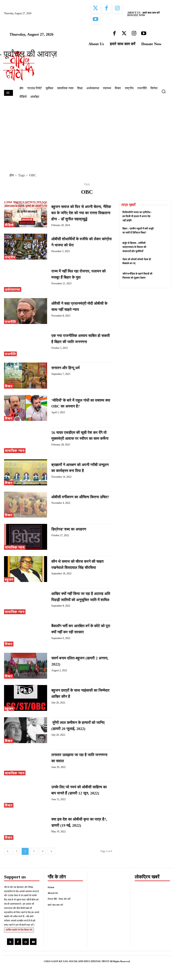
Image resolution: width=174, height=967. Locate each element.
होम (12, 175)
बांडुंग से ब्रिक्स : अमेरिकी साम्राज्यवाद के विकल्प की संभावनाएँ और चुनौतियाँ (134, 247)
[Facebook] (18, 941)
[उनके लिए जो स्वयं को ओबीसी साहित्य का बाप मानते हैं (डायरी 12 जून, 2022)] (25, 795)
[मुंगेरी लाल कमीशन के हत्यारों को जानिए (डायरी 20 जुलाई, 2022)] (25, 730)
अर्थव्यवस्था (12, 289)
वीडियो (9, 225)
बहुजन (9, 579)
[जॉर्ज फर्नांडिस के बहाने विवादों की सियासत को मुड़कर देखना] (162, 277)
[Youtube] (33, 941)
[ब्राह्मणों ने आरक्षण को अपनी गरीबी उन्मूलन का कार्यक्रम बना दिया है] (25, 472)
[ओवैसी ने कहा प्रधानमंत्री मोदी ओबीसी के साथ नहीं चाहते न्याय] (25, 311)
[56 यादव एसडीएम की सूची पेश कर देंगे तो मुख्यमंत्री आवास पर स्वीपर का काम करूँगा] (25, 440)
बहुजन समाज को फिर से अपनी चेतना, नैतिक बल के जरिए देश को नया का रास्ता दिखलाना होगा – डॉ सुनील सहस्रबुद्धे (81, 213)
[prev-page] (7, 851)
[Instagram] (25, 941)
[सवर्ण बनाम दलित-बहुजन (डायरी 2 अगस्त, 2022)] (25, 666)
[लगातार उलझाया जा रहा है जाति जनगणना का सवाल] (25, 762)
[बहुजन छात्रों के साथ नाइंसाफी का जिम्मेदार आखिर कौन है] (25, 698)
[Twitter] (10, 941)
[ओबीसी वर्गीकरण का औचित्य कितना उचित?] (25, 505)
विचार (9, 386)
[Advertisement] (87, 134)
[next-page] (51, 851)
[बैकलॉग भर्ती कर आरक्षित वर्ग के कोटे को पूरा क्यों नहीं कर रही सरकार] (25, 633)
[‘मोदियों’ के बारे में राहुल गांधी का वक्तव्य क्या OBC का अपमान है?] (25, 408)
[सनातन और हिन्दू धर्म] (25, 375)
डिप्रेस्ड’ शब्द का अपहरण (68, 529)
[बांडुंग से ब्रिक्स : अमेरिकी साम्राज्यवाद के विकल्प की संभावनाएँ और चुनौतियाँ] (162, 247)
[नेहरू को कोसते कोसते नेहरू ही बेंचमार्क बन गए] (162, 263)
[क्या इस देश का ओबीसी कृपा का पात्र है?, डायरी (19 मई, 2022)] (25, 827)
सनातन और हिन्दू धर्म (65, 368)
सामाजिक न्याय (15, 450)
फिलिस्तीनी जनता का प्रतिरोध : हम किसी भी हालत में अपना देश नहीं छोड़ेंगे (137, 216)
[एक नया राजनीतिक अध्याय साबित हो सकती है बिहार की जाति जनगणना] (25, 343)
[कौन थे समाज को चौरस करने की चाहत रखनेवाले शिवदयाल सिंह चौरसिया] (25, 569)
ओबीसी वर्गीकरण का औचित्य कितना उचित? (80, 497)
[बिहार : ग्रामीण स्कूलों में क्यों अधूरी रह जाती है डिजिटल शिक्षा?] (162, 232)
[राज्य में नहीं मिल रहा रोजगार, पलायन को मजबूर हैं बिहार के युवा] (25, 279)
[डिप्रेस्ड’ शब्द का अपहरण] (25, 537)
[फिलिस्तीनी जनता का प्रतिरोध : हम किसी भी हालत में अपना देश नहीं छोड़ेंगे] (162, 216)
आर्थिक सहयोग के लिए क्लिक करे (19, 929)
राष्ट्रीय (10, 257)
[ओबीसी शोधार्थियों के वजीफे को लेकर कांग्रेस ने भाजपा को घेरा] (25, 247)
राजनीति (10, 322)
